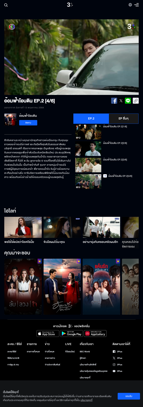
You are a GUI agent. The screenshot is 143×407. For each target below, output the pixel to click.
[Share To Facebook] (114, 101)
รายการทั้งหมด (33, 351)
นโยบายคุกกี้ (85, 377)
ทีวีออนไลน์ (70, 351)
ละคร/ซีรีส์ (11, 351)
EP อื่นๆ (124, 118)
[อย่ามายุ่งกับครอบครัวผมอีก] (101, 227)
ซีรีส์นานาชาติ (13, 358)
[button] (31, 57)
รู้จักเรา (83, 358)
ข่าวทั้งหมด (49, 351)
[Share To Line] (128, 101)
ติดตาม (28, 122)
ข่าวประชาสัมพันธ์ (52, 364)
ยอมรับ (128, 396)
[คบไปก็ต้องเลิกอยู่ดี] (23, 287)
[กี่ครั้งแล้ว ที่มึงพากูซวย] (101, 287)
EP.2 (91, 118)
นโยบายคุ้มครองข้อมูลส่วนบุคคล (93, 371)
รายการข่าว (50, 358)
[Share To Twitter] (121, 101)
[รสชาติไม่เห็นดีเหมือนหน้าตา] (62, 287)
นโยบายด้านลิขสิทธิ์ (88, 364)
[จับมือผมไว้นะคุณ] (62, 227)
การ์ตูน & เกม (13, 364)
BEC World (85, 351)
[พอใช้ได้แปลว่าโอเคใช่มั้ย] (23, 227)
